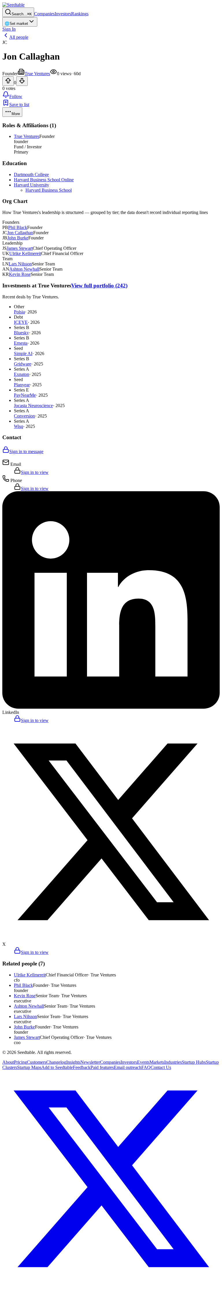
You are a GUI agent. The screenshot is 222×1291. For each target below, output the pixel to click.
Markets (156, 1062)
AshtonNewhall (24, 269)
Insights (73, 1062)
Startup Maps (29, 1067)
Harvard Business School (48, 190)
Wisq (18, 426)
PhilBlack (17, 227)
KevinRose (20, 274)
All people (18, 37)
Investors (63, 13)
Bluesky (21, 332)
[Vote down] (22, 81)
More (16, 114)
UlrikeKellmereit (25, 253)
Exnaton (21, 374)
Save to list (19, 104)
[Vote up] (8, 81)
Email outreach (127, 1067)
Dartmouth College (31, 174)
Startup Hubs (194, 1062)
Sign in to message (26, 451)
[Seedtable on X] (111, 1285)
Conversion (24, 415)
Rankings (79, 13)
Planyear (22, 384)
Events (143, 1062)
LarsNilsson (20, 263)
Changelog (56, 1062)
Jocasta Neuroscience (33, 405)
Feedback (81, 1067)
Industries (173, 1062)
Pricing (20, 1062)
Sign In (9, 29)
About (8, 1062)
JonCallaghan (20, 232)
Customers (36, 1062)
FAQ (146, 1067)
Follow (15, 96)
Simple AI (23, 353)
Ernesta (20, 343)
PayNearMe (25, 395)
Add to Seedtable (57, 1067)
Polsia (19, 311)
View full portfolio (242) (99, 285)
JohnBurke (17, 237)
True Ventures (37, 73)
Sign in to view (35, 472)
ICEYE (21, 322)
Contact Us (161, 1067)
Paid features (102, 1067)
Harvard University (31, 184)
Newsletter (90, 1062)
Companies (44, 13)
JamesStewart (20, 248)
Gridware (22, 363)
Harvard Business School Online (44, 179)
